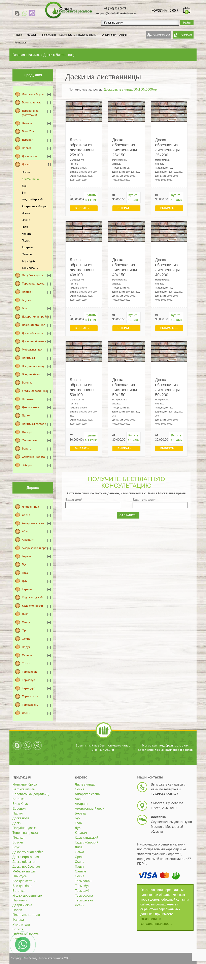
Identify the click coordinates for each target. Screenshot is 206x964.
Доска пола (29, 156)
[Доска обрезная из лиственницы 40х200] (169, 231)
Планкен (27, 291)
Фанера (27, 432)
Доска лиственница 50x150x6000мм (130, 89)
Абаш (25, 531)
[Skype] (17, 13)
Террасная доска (33, 283)
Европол (27, 139)
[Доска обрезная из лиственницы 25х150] (126, 111)
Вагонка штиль (31, 102)
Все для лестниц (33, 366)
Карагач (27, 233)
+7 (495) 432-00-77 (115, 8)
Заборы (27, 465)
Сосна (26, 172)
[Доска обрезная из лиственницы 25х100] (84, 111)
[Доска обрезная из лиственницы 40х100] (84, 231)
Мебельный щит (32, 349)
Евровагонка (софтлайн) (30, 113)
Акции (123, 34)
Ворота (26, 448)
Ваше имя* (73, 499)
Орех (25, 630)
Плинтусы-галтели (34, 423)
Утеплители (29, 440)
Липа (25, 614)
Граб (25, 226)
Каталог (31, 34)
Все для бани (31, 374)
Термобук (28, 680)
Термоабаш (29, 671)
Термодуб (28, 261)
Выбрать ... (84, 208)
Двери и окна (30, 407)
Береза (26, 556)
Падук (26, 240)
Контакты (20, 42)
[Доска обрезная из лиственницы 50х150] (126, 351)
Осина (26, 220)
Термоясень (30, 267)
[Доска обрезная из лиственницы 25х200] (169, 111)
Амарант (27, 247)
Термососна (30, 696)
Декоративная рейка (35, 316)
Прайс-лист (49, 34)
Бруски (26, 300)
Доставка (186, 35)
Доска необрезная (34, 341)
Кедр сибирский (32, 199)
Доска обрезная (32, 333)
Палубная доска (32, 275)
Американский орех (35, 206)
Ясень (26, 213)
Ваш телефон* (144, 499)
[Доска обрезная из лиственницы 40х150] (126, 231)
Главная (18, 34)
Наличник (28, 399)
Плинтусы (28, 357)
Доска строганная (33, 324)
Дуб (24, 185)
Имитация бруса (33, 94)
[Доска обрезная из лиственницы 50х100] (84, 351)
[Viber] (32, 13)
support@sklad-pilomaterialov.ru (116, 13)
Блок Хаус (28, 131)
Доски (26, 164)
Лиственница (30, 178)
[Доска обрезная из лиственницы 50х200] (169, 351)
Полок (26, 415)
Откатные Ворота (33, 456)
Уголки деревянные (35, 390)
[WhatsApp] (25, 13)
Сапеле (27, 254)
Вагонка (27, 123)
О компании (109, 34)
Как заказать (67, 34)
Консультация (161, 35)
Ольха (26, 622)
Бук (24, 192)
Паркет (26, 147)
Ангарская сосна (33, 523)
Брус (25, 308)
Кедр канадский (32, 597)
